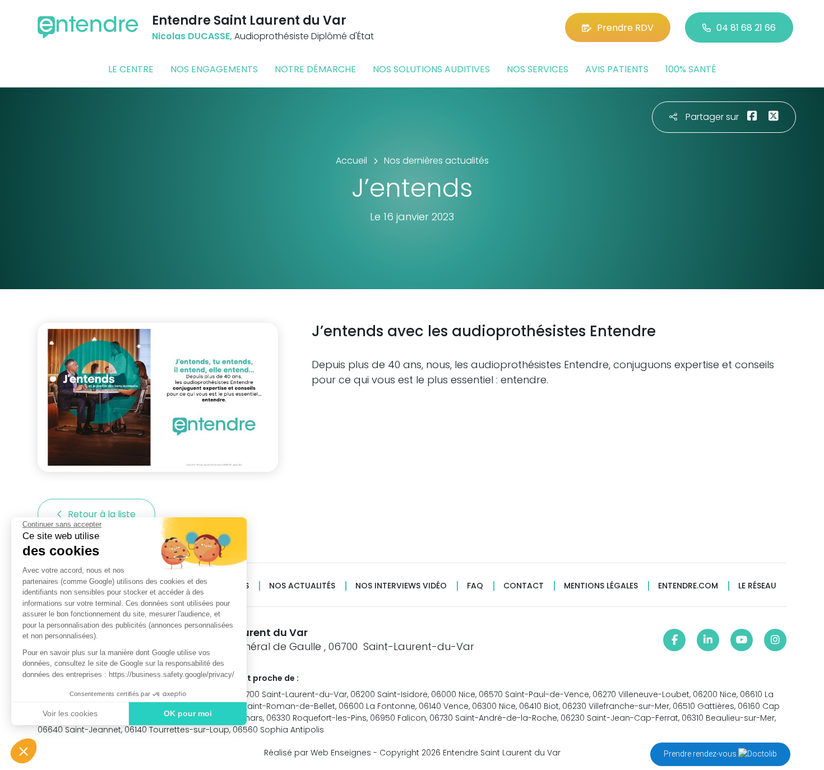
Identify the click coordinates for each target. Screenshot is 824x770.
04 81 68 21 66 (746, 27)
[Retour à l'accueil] (88, 27)
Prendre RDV (625, 27)
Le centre (131, 69)
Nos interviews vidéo (401, 586)
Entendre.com (688, 586)
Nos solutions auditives (431, 69)
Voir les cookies (70, 713)
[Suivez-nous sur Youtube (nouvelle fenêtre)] (741, 640)
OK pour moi (188, 713)
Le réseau (757, 586)
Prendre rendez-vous (701, 753)
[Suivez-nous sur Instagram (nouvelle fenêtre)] (775, 640)
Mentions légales (601, 586)
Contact (523, 586)
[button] (23, 750)
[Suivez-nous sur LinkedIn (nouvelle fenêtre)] (708, 640)
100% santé (690, 69)
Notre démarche (315, 69)
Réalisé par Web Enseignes (317, 752)
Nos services (537, 69)
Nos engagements (214, 69)
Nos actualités (302, 586)
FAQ (475, 586)
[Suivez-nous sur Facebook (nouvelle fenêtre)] (674, 640)
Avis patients (617, 69)
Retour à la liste (103, 514)
